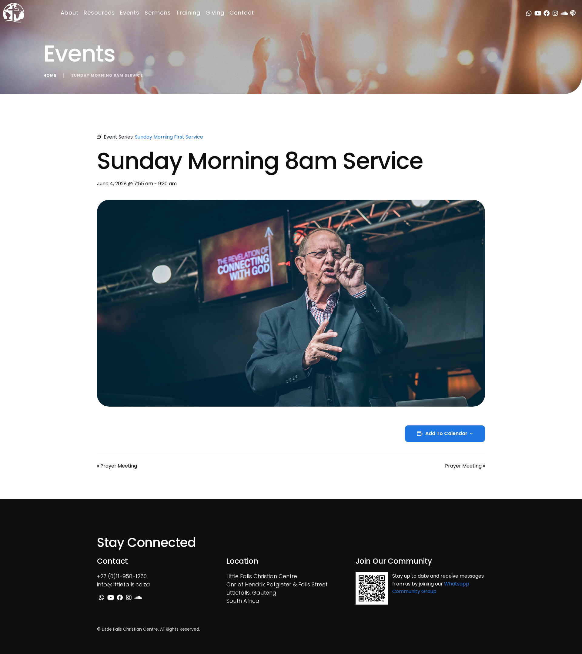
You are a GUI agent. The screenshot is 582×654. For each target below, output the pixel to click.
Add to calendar (446, 433)
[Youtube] (538, 13)
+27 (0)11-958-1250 (122, 576)
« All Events (110, 122)
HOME (49, 75)
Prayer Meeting (117, 465)
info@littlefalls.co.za (123, 584)
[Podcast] (573, 13)
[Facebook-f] (546, 13)
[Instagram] (555, 13)
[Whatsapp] (529, 13)
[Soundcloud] (564, 13)
